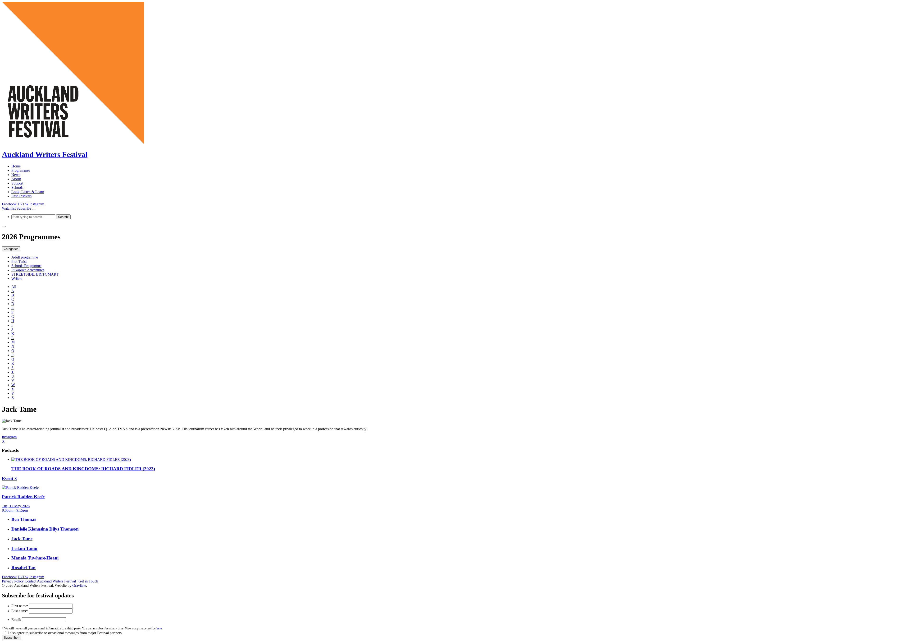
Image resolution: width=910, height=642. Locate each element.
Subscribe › (11, 637)
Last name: (19, 611)
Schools (17, 187)
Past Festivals (21, 196)
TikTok (23, 204)
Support (17, 183)
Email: (16, 620)
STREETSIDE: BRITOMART (35, 274)
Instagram (36, 204)
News (15, 175)
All (13, 287)
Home (16, 166)
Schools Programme (26, 266)
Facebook (9, 204)
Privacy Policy (13, 581)
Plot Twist (19, 261)
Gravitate (79, 585)
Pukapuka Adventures (27, 270)
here (159, 628)
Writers (16, 279)
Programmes (20, 170)
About (16, 179)
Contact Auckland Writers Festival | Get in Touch (61, 581)
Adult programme (24, 257)
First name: (19, 606)
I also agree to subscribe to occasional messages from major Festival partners (65, 633)
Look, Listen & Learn (27, 192)
